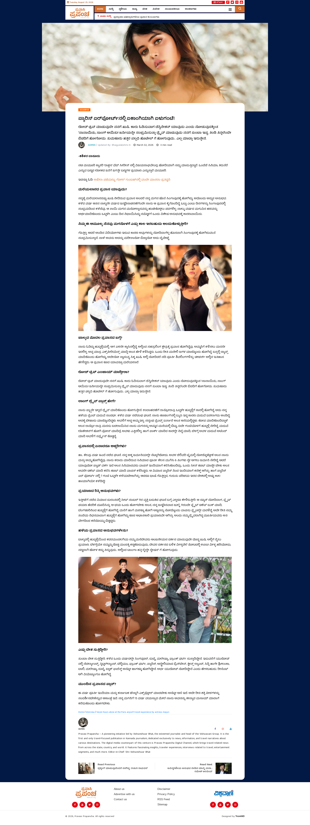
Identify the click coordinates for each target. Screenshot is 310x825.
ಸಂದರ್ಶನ (84, 109)
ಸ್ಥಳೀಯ (123, 9)
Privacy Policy (166, 794)
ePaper (220, 2)
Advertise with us (124, 794)
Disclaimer (163, 789)
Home (100, 9)
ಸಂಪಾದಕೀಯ (172, 9)
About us (119, 789)
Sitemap (162, 804)
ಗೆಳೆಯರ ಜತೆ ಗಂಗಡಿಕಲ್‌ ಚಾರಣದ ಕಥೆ (131, 16)
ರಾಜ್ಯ (134, 9)
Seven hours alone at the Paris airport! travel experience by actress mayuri (133, 712)
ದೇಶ (144, 9)
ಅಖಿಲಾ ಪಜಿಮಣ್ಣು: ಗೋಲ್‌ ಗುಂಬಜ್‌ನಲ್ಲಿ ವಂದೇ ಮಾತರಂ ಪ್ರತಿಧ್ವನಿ (132, 179)
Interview (90, 712)
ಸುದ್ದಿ (111, 9)
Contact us (120, 799)
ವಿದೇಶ (156, 9)
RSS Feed (163, 799)
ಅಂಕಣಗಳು (190, 9)
